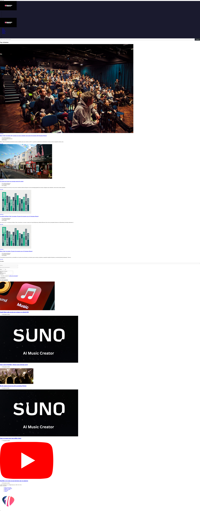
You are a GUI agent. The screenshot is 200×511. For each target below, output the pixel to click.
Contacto (5, 491)
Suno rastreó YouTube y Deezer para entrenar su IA (14, 364)
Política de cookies (7, 489)
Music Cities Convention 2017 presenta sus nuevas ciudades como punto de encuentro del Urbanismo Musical (23, 135)
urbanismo (1, 133)
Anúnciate (3, 33)
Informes (3, 30)
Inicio (3, 28)
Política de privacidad (7, 487)
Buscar (1, 37)
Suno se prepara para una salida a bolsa (10, 438)
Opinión (3, 32)
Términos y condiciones (8, 488)
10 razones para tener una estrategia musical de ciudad (11, 181)
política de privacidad (13, 275)
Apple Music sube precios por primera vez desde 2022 (14, 312)
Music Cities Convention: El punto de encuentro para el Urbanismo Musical (16, 251)
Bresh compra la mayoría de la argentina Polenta (13, 385)
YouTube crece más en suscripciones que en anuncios (14, 480)
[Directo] (6, 272)
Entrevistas (4, 31)
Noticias (3, 29)
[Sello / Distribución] (6, 273)
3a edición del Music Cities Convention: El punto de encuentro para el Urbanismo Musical (19, 216)
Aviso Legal (6, 490)
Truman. (8, 485)
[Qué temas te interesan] (6, 271)
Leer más (1, 143)
